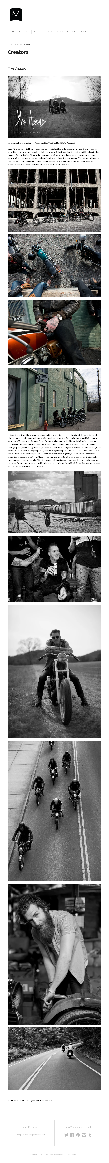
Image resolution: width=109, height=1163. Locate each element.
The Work (72, 32)
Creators (17, 44)
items (87, 14)
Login (97, 14)
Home (12, 32)
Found (59, 32)
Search (73, 14)
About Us (85, 32)
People (37, 32)
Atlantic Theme (36, 1155)
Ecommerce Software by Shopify (66, 1155)
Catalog (24, 32)
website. (48, 1100)
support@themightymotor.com (31, 1134)
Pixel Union (48, 1155)
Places (48, 32)
